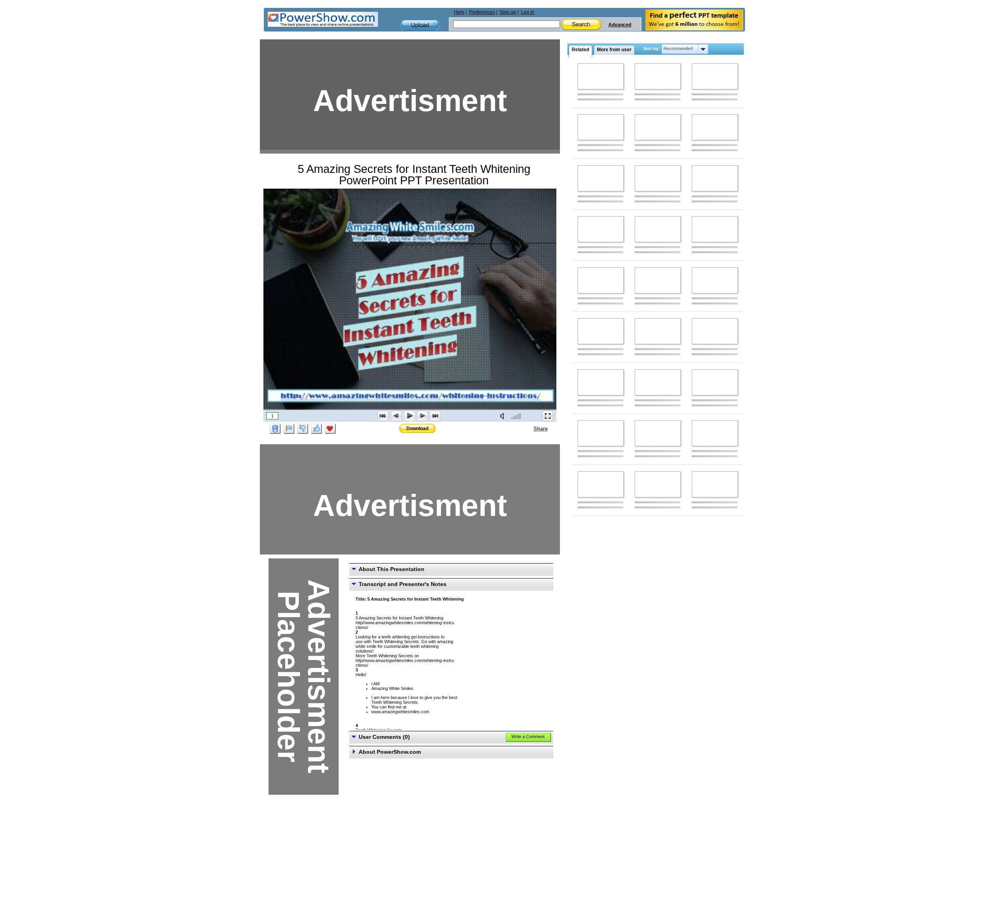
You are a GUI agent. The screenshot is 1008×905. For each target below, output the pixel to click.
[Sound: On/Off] (503, 416)
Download (417, 428)
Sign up (508, 12)
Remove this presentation (275, 429)
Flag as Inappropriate (289, 429)
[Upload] (420, 25)
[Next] (422, 416)
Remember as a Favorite (330, 429)
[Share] (529, 428)
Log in (527, 12)
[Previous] (396, 416)
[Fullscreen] (548, 416)
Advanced (619, 25)
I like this (316, 429)
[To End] (435, 416)
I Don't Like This (302, 429)
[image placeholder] (601, 76)
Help (459, 12)
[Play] (409, 416)
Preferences (482, 12)
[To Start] (383, 416)
